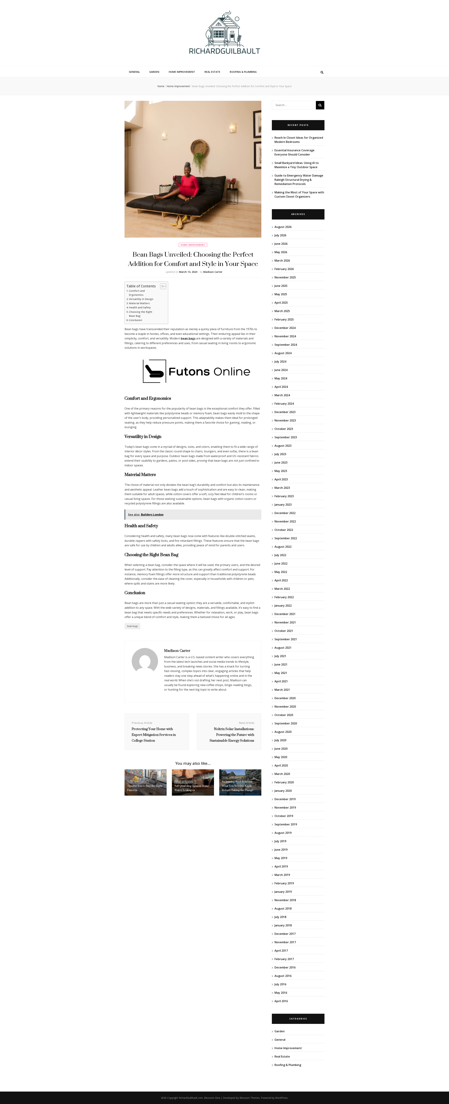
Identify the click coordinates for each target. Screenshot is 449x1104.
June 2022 (280, 563)
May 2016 (280, 993)
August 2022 (282, 547)
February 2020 (284, 782)
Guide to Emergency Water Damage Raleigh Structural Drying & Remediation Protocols (298, 180)
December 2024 (285, 328)
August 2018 (282, 908)
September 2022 (285, 538)
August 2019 (282, 833)
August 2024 (282, 353)
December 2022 (285, 513)
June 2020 (280, 749)
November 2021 (285, 622)
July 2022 (280, 555)
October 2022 (283, 530)
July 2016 (280, 984)
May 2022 (280, 572)
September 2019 (285, 824)
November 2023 (285, 420)
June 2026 (280, 244)
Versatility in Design (141, 299)
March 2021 (282, 690)
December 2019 (285, 799)
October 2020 (283, 715)
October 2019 (283, 816)
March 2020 (282, 774)
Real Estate (212, 71)
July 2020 (280, 740)
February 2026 (284, 269)
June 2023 (280, 462)
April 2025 (281, 303)
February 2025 (284, 319)
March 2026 (282, 260)
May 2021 (280, 673)
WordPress (281, 1097)
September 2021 (285, 639)
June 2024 (280, 370)
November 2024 (285, 336)
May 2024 (280, 378)
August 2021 (282, 648)
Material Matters (139, 303)
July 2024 (280, 361)
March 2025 (282, 311)
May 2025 (280, 294)
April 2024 (281, 387)
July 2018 (280, 917)
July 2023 (280, 454)
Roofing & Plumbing (243, 71)
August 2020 (282, 732)
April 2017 (281, 951)
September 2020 (285, 723)
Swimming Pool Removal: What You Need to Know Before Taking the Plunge (238, 786)
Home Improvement (182, 71)
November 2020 (285, 706)
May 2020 (280, 757)
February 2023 (284, 496)
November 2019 (285, 807)
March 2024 (282, 395)
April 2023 (281, 479)
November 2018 (285, 900)
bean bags (188, 338)
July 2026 (280, 235)
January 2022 (283, 605)
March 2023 (282, 488)
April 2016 (281, 1001)
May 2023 (280, 471)
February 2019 (284, 883)
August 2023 (282, 446)
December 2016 (285, 967)
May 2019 (280, 858)
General (134, 71)
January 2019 (283, 892)
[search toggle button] (322, 72)
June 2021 (280, 664)
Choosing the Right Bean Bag (140, 314)
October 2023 (283, 429)
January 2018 (283, 925)
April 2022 (281, 580)
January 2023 (283, 505)
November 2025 (285, 277)
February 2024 (284, 404)
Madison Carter (212, 272)
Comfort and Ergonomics (137, 292)
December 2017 (285, 934)
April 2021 (281, 681)
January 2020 (283, 791)
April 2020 (281, 765)
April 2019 (281, 866)
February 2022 (284, 597)
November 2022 (285, 521)
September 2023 (285, 437)
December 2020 (285, 698)
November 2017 (285, 942)
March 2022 (282, 589)
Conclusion (135, 320)
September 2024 (285, 345)
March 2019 (282, 875)
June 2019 (280, 850)
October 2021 (283, 631)
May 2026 (280, 252)
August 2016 (282, 976)
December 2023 (285, 412)
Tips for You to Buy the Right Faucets (144, 788)
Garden (154, 71)
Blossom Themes (250, 1097)
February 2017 (284, 959)
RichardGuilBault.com (191, 1097)
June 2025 (280, 286)
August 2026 (282, 227)
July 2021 (280, 656)
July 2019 (280, 841)
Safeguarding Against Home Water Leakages (192, 788)
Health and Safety (140, 307)
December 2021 (285, 614)
